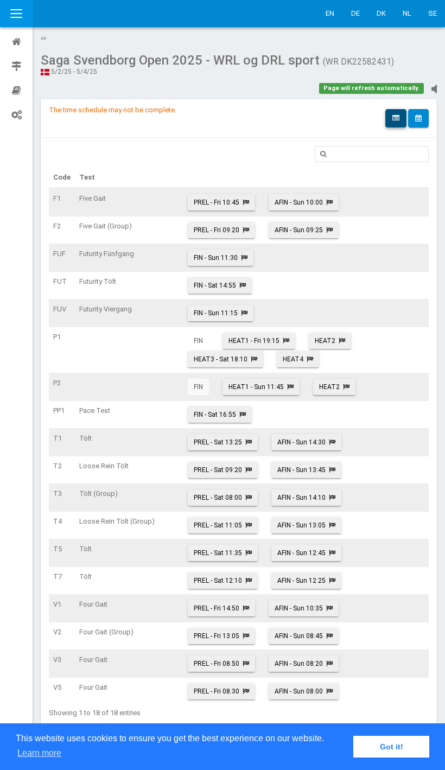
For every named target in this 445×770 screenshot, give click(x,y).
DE (355, 13)
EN (330, 13)
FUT (60, 281)
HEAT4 (293, 359)
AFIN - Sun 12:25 (301, 580)
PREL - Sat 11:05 (218, 525)
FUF (59, 254)
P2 (57, 383)
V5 (57, 687)
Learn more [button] (39, 753)
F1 (57, 198)
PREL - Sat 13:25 (218, 442)
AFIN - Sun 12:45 (301, 553)
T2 (57, 466)
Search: (372, 154)
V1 (57, 604)
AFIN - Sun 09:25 (299, 230)
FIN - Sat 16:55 (215, 414)
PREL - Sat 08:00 (218, 497)
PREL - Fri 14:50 (216, 608)
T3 (57, 493)
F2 (57, 226)
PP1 (59, 410)
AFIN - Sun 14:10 (301, 497)
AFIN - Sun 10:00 (299, 202)
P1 (57, 337)
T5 (57, 549)
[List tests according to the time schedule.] (418, 118)
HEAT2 (325, 341)
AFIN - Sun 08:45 (299, 636)
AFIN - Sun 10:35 (299, 608)
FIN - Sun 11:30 (216, 258)
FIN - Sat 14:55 (215, 285)
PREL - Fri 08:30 (216, 691)
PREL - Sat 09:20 (218, 470)
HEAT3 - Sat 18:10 (220, 359)
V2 (57, 632)
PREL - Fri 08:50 (216, 663)
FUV (59, 309)
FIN (198, 341)
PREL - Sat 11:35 (218, 553)
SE (432, 13)
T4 (57, 521)
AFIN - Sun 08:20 (299, 663)
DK (381, 13)
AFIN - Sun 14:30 (301, 442)
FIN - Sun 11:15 (216, 313)
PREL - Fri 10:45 (216, 202)
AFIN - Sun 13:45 (301, 470)
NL (407, 13)
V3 (57, 660)
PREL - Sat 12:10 (218, 580)
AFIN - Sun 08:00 (299, 691)
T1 (57, 438)
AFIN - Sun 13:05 (301, 525)
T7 (57, 576)
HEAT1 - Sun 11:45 (256, 387)
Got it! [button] (391, 746)
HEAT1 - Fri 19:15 (253, 341)
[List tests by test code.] (395, 118)
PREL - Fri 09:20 (216, 230)
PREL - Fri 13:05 (216, 636)
